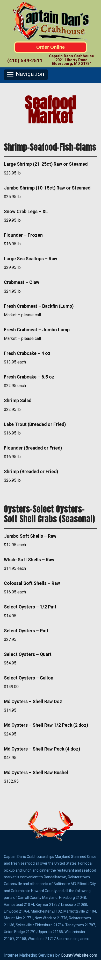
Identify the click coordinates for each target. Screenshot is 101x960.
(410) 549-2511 (24, 61)
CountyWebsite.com (79, 955)
